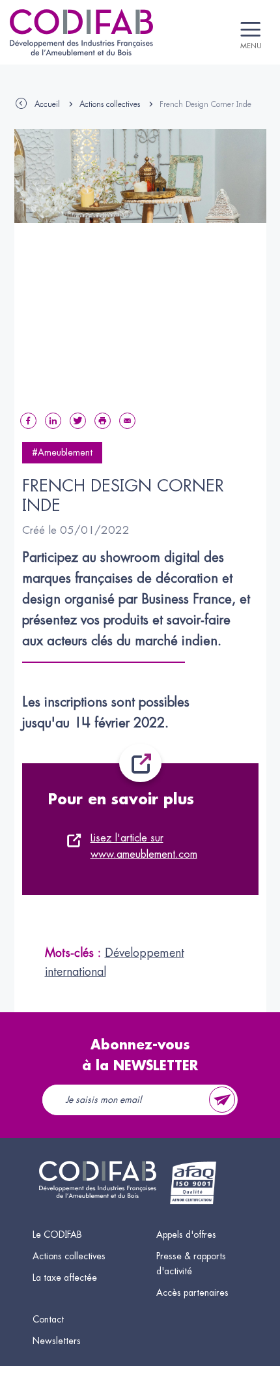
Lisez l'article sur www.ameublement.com (144, 846)
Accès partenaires (192, 1292)
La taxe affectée (65, 1277)
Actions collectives (109, 104)
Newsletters (57, 1340)
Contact (48, 1319)
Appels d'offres (186, 1234)
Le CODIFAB (57, 1234)
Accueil (47, 104)
